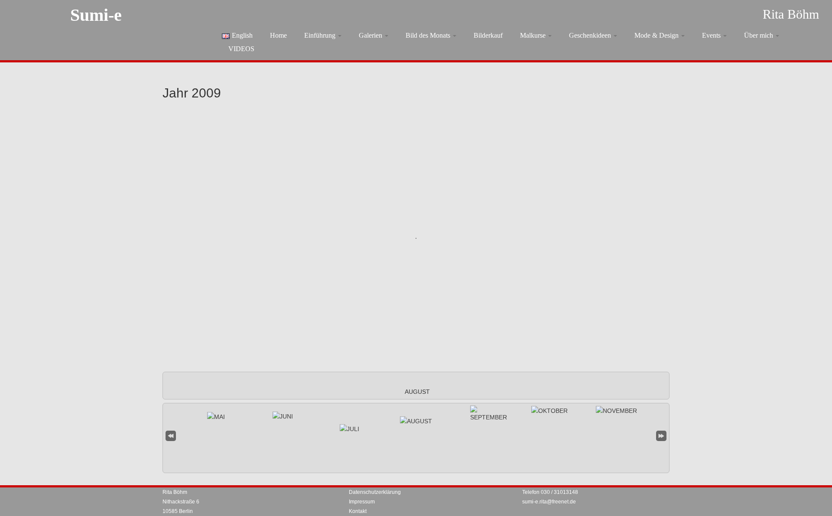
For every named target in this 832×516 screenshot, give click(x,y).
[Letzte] (661, 435)
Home (278, 35)
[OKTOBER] (549, 410)
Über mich (759, 35)
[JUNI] (283, 416)
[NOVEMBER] (616, 410)
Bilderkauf (488, 35)
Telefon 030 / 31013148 (550, 492)
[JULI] (349, 429)
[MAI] (216, 417)
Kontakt (358, 511)
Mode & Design (657, 35)
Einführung (320, 35)
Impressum (362, 502)
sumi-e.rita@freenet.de (549, 502)
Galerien (371, 35)
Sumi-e (96, 15)
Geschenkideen (591, 35)
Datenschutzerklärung (375, 492)
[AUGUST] (416, 421)
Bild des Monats (429, 35)
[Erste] (171, 435)
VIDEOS (241, 48)
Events (712, 35)
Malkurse (533, 35)
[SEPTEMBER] (488, 414)
